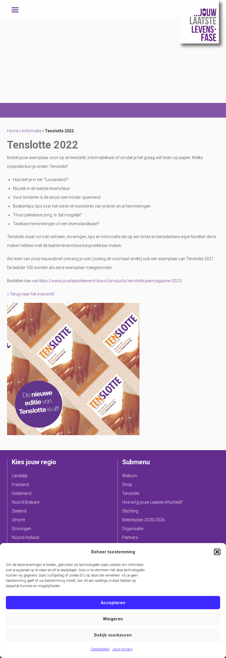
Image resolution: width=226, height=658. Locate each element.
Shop (127, 484)
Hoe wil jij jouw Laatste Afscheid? (152, 502)
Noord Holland (25, 537)
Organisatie (132, 528)
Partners (130, 537)
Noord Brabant (25, 502)
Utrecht (18, 519)
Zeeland (19, 511)
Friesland (20, 484)
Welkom (129, 475)
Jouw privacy (122, 649)
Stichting (130, 511)
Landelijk (20, 475)
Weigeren (113, 619)
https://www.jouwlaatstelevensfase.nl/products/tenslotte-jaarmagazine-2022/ (110, 280)
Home (13, 130)
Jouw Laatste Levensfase (199, 22)
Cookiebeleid (100, 649)
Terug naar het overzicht (31, 294)
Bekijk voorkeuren (113, 635)
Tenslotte (130, 493)
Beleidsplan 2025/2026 (143, 519)
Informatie (31, 130)
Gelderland (21, 493)
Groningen (21, 528)
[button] (217, 552)
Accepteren (113, 602)
